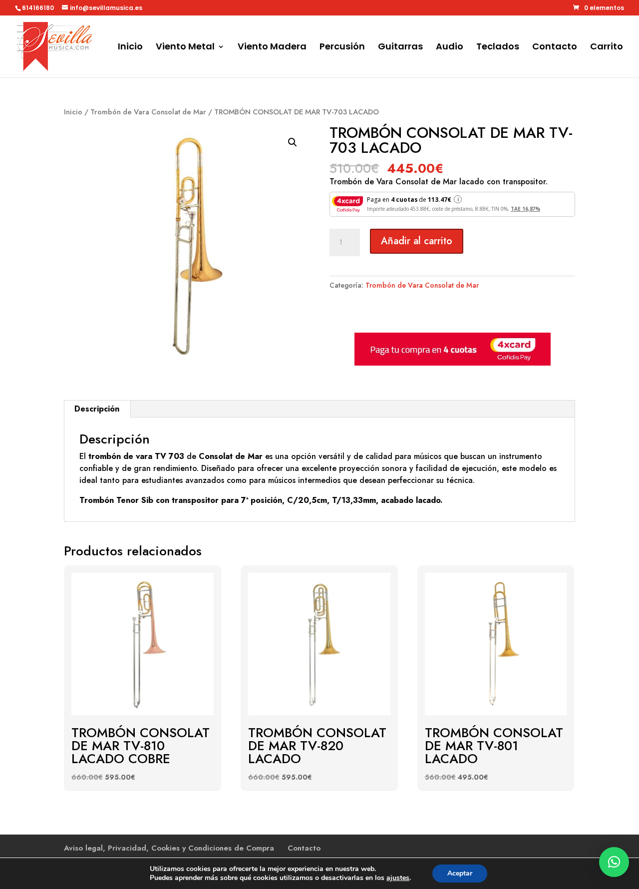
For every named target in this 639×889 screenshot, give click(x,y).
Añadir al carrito (416, 241)
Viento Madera (272, 47)
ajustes (397, 878)
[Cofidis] (452, 363)
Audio (449, 47)
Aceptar (459, 873)
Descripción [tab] (96, 409)
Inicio (130, 47)
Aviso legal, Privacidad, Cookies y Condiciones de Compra (169, 848)
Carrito (606, 47)
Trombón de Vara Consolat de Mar (148, 111)
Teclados (497, 47)
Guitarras (400, 47)
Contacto (554, 47)
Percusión (342, 47)
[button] (293, 142)
